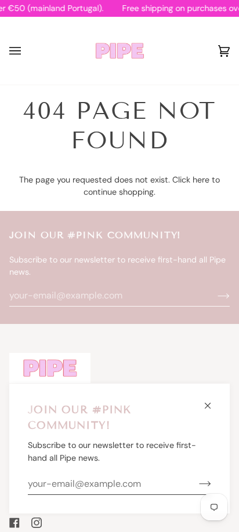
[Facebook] (14, 523)
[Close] (212, 401)
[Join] (195, 484)
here (201, 179)
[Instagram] (36, 523)
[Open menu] (26, 50)
